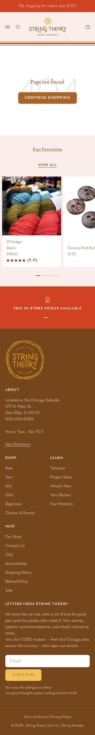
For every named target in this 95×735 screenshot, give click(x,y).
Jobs (9, 590)
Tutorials (57, 468)
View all (47, 165)
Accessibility (16, 564)
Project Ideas (61, 477)
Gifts (9, 495)
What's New (60, 486)
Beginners (13, 504)
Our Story (13, 537)
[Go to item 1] (46, 317)
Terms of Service (36, 717)
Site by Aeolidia (72, 726)
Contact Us (15, 546)
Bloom (11, 248)
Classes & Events (20, 513)
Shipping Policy (18, 573)
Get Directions (17, 444)
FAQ (9, 555)
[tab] (47, 149)
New (9, 468)
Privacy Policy (61, 717)
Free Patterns (61, 504)
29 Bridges (14, 242)
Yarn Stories (60, 495)
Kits (8, 486)
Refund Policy (16, 581)
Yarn (9, 477)
